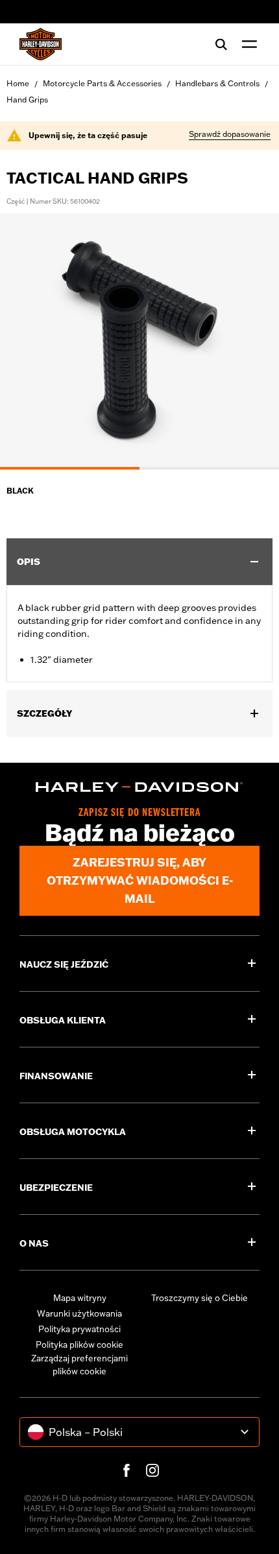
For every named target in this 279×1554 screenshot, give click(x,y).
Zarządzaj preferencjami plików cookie (79, 1364)
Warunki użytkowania (79, 1313)
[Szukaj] (221, 44)
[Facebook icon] (126, 1470)
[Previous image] (26, 341)
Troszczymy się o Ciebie (199, 1298)
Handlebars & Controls (217, 83)
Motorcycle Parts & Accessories (102, 83)
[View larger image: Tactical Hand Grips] (139, 339)
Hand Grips (27, 99)
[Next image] (253, 341)
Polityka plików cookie (79, 1344)
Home (17, 83)
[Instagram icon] (152, 1470)
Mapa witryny (79, 1298)
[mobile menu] (247, 44)
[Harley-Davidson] (139, 787)
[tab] (70, 468)
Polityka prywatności (79, 1329)
